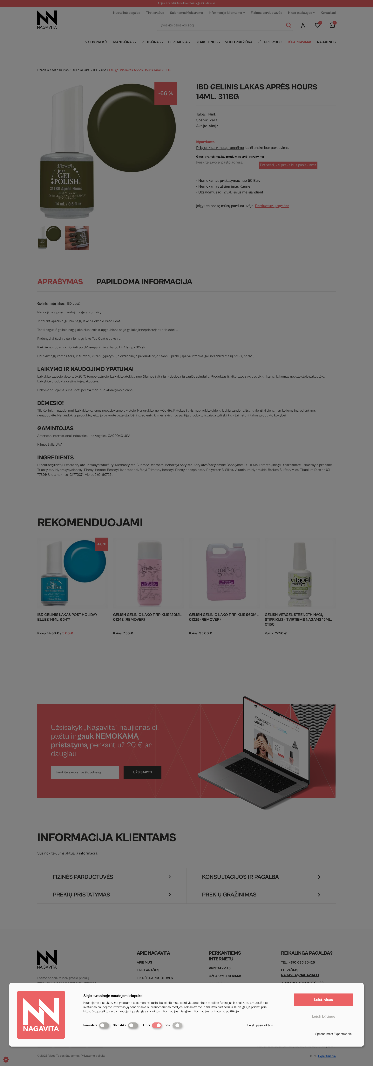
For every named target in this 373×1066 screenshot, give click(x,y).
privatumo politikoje (225, 1011)
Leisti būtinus (323, 1016)
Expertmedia (343, 1034)
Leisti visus (323, 1000)
